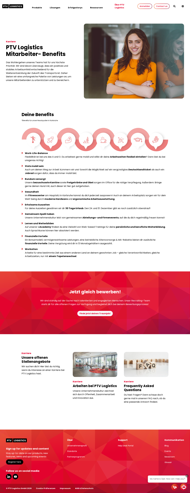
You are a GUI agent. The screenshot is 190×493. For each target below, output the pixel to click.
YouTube (15, 476)
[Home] (12, 6)
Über (70, 440)
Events (168, 451)
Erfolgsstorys (75, 7)
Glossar (168, 462)
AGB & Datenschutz (84, 488)
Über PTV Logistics (119, 6)
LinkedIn (9, 476)
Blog (167, 445)
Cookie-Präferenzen (45, 488)
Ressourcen (96, 7)
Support (123, 440)
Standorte (72, 451)
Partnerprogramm (76, 456)
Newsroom (170, 456)
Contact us (161, 6)
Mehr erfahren (31, 381)
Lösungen (55, 7)
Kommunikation (174, 440)
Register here (14, 462)
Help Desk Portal (125, 445)
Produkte (37, 7)
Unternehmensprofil (77, 445)
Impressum (65, 488)
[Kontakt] (174, 487)
